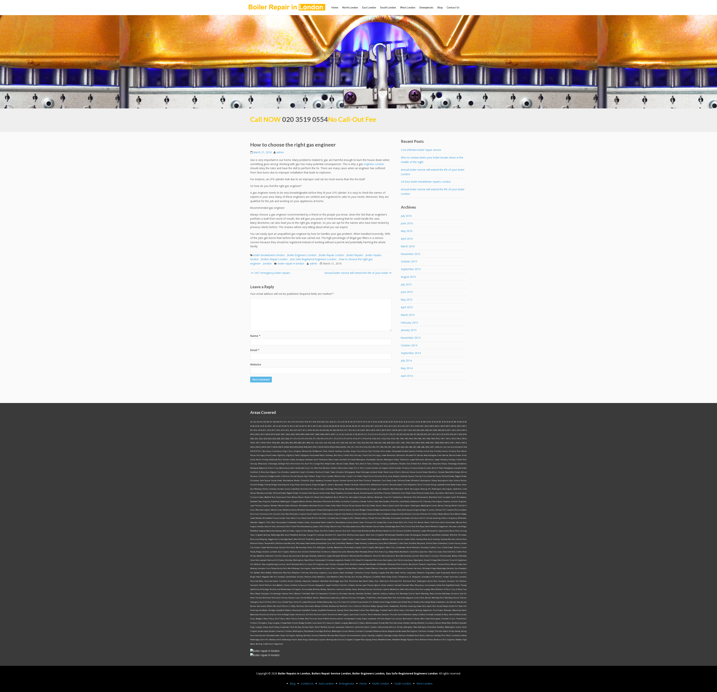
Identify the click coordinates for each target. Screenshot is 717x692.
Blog (440, 7)
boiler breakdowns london (269, 255)
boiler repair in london (291, 263)
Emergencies (426, 7)
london (267, 263)
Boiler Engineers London (301, 255)
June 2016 (407, 223)
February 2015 (409, 322)
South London (388, 7)
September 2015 (411, 269)
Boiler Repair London (331, 255)
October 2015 (409, 261)
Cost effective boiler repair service (421, 150)
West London (407, 7)
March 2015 (408, 315)
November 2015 (410, 254)
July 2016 (406, 216)
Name (255, 336)
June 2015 (407, 292)
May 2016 (406, 231)
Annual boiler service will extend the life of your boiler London (433, 172)
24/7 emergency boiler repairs (272, 273)
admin (280, 152)
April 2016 (407, 238)
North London (350, 7)
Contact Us (453, 7)
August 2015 (408, 277)
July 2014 (406, 360)
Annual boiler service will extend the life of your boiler (356, 273)
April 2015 (407, 307)
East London (369, 7)
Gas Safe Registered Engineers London (313, 259)
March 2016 (408, 246)
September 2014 (411, 353)
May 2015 (406, 299)
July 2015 (406, 284)
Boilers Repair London (274, 259)
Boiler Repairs (355, 255)
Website (255, 364)
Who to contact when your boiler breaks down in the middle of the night (432, 160)
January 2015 (409, 330)
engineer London (374, 164)
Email (254, 350)
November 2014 (410, 337)
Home (334, 7)
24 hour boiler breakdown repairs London (426, 181)
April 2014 (407, 376)
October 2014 (409, 345)
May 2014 (406, 368)
